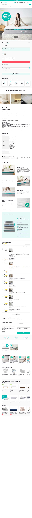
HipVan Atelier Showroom (9, 70)
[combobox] (16, 4)
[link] (4, 82)
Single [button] (3, 57)
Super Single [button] (6, 57)
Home (2, 6)
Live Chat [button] (6, 337)
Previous (14, 313)
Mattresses (5, 6)
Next (18, 313)
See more (3, 332)
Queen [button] (11, 57)
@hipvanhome (16, 92)
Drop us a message (25, 337)
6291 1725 (16, 337)
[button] (1, 2)
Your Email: (26, 328)
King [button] (13, 57)
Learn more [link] (27, 79)
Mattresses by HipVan (6, 109)
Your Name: (19, 328)
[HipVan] (5, 2)
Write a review (28, 243)
